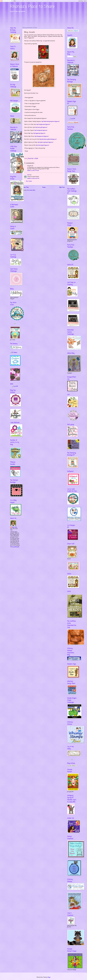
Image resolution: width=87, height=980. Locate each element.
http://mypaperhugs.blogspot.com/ (39, 133)
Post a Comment (29, 181)
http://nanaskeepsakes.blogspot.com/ (40, 130)
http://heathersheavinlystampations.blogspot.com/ (51, 121)
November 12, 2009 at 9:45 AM (33, 170)
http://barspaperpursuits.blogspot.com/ (42, 136)
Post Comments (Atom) (31, 190)
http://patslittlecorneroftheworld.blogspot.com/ (48, 139)
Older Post (62, 187)
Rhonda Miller (14, 527)
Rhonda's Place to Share (32, 7)
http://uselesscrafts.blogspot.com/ (41, 127)
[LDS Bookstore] (13, 352)
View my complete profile (14, 547)
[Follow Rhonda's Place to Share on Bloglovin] (73, 31)
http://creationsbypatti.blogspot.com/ (42, 145)
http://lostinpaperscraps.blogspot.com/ (43, 124)
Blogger (49, 977)
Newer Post (25, 187)
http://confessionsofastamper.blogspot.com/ (45, 142)
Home (43, 187)
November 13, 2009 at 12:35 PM (33, 178)
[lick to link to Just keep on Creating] (72, 296)
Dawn (28, 175)
